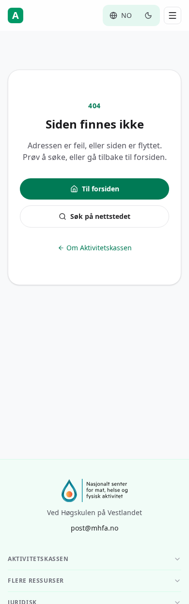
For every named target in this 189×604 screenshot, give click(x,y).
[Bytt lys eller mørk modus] (148, 15)
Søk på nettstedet (100, 216)
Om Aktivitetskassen (99, 247)
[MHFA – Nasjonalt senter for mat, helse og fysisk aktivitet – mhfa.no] (94, 490)
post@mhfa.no (94, 527)
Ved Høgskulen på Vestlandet (94, 512)
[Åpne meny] (172, 15)
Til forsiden (100, 188)
